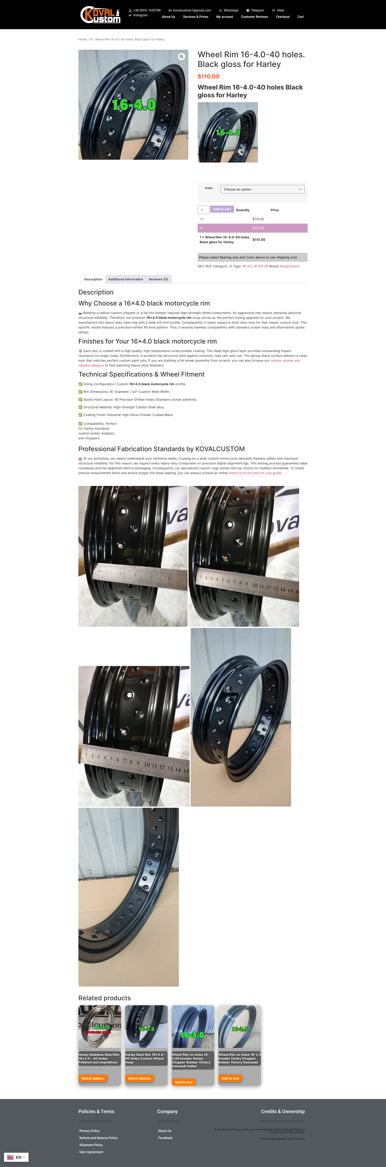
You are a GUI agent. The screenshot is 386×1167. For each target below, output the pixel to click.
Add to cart (222, 209)
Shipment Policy (91, 1145)
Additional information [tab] (125, 279)
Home (82, 39)
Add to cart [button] (183, 1082)
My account (224, 17)
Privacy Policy (89, 1131)
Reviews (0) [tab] (158, 279)
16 (91, 39)
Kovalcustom (290, 266)
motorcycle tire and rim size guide (255, 473)
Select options (93, 1078)
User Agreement (91, 1152)
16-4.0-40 (261, 266)
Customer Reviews (254, 17)
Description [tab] (93, 279)
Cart (301, 17)
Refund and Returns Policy (98, 1138)
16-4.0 (247, 266)
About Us (168, 17)
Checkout (283, 17)
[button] (181, 56)
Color (209, 188)
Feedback (165, 1138)
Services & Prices (195, 17)
